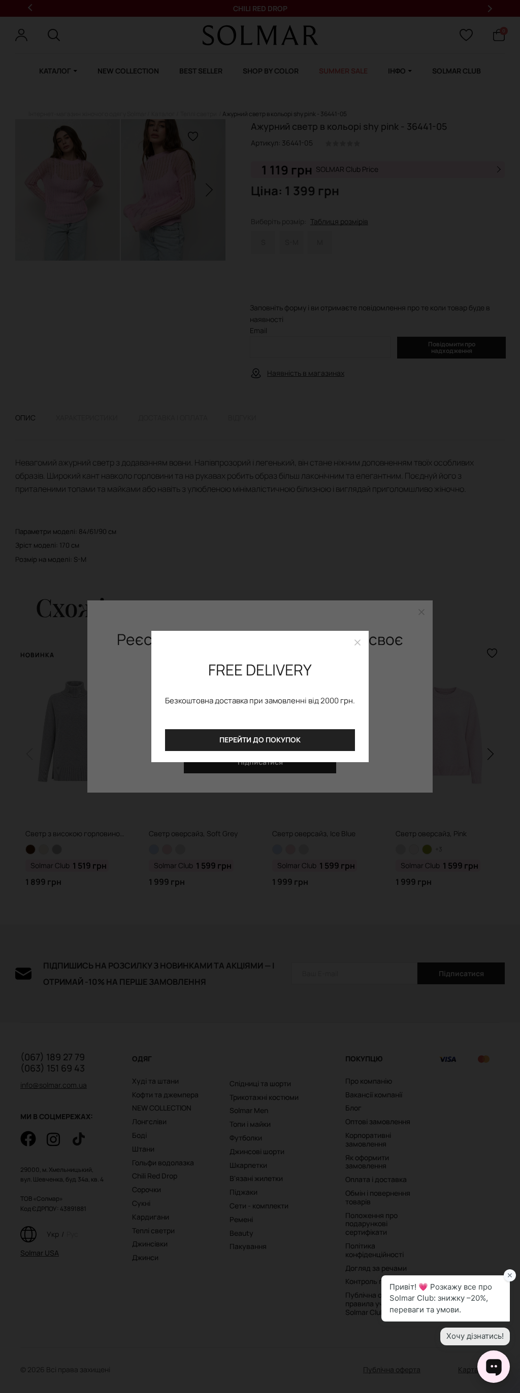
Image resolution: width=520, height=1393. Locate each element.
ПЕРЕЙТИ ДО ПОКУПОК (260, 739)
